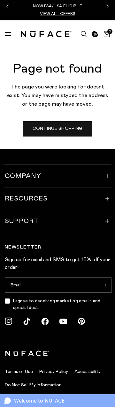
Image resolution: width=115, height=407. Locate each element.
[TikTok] (27, 321)
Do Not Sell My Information (33, 385)
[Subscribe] (104, 285)
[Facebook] (45, 321)
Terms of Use (19, 371)
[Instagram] (8, 321)
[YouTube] (63, 321)
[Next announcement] (106, 6)
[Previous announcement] (8, 6)
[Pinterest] (81, 321)
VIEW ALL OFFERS (57, 13)
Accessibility (87, 371)
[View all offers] (95, 34)
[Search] (83, 34)
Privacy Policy (53, 371)
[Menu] (8, 34)
